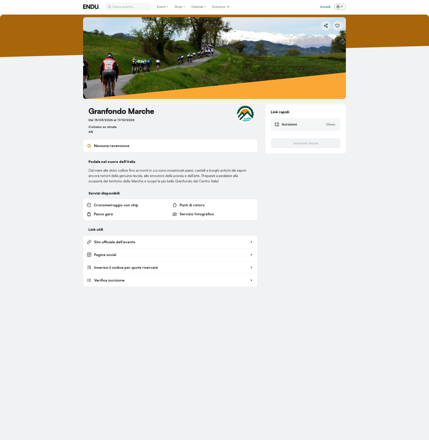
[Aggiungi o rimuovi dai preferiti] (337, 26)
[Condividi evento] (326, 26)
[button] (170, 242)
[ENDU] (91, 6)
